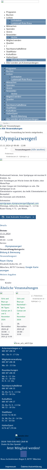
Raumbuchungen (10, 370)
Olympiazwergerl (13, 246)
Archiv (14, 37)
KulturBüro (11, 54)
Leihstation (16, 20)
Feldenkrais (37, 296)
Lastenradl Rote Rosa (21, 23)
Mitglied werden (13, 40)
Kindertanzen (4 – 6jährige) (16, 156)
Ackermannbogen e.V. (12, 348)
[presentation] (7, 294)
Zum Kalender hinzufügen (18, 217)
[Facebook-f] (23, 454)
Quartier (10, 43)
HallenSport (11, 57)
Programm (11, 12)
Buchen (9, 15)
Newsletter (11, 35)
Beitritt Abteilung (19, 60)
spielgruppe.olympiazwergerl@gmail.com (19, 203)
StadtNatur (11, 52)
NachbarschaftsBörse (16, 49)
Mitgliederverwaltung (11, 359)
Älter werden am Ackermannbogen (22, 63)
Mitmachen (11, 26)
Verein (9, 32)
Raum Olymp (6, 261)
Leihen (9, 18)
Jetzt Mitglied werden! (23, 448)
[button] (23, 65)
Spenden (10, 29)
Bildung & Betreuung (10, 252)
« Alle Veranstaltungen (11, 129)
